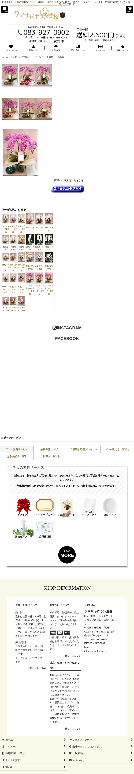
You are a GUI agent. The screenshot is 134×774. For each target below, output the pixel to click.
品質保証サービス (50, 449)
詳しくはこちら (38, 668)
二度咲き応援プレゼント (83, 449)
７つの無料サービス (17, 449)
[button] (4, 9)
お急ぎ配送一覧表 (17, 456)
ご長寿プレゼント (50, 456)
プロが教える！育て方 (117, 449)
